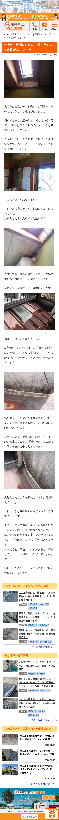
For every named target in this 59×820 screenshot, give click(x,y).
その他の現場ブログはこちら (43, 784)
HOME (6, 34)
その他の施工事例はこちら (44, 646)
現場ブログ (17, 34)
